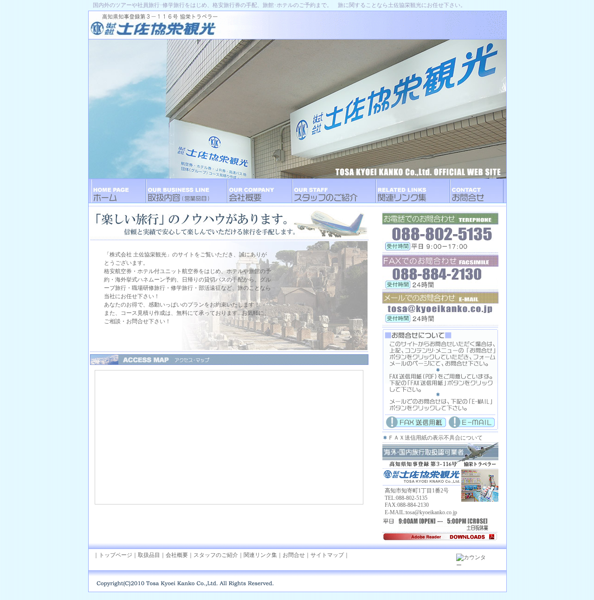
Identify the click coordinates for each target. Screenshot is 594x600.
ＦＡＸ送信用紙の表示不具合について (435, 437)
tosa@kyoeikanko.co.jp (431, 512)
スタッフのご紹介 (216, 555)
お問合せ (294, 555)
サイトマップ (327, 555)
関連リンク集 (260, 555)
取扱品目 (149, 555)
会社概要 (177, 555)
